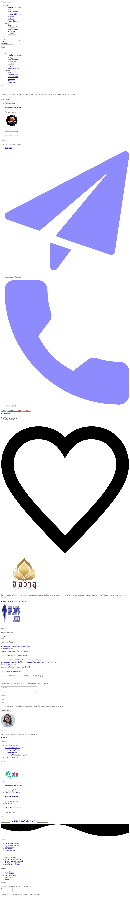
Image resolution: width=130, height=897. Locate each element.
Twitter (4, 601)
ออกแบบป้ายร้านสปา (5, 822)
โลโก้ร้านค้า (30, 821)
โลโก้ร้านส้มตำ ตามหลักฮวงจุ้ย (11, 131)
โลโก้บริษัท (17, 821)
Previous (3, 636)
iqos (9, 9)
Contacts (7, 23)
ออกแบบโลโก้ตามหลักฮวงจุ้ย (20, 646)
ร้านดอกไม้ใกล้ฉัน (14, 14)
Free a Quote (12, 35)
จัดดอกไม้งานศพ (14, 21)
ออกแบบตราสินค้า (11, 750)
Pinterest (17, 601)
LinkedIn (24, 601)
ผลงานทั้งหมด (5, 413)
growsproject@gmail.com (8, 424)
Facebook (10, 601)
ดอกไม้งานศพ (13, 11)
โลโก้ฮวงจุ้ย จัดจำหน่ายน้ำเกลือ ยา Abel (13, 107)
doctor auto (11, 31)
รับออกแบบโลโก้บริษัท (18, 662)
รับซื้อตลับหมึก (13, 27)
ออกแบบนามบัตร (10, 752)
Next (2, 638)
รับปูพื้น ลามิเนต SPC (15, 7)
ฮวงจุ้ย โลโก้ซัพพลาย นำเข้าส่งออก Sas (13, 807)
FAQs (6, 5)
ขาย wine (11, 19)
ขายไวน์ (11, 16)
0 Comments (32, 424)
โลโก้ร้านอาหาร (51, 662)
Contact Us (11, 33)
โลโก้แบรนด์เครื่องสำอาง (42, 822)
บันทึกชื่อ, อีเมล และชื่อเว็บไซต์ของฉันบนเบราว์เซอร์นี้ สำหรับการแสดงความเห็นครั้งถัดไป (33, 706)
